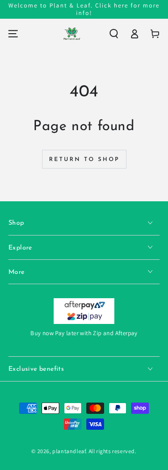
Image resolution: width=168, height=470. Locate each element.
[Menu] (13, 34)
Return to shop (84, 159)
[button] (114, 34)
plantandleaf (68, 451)
